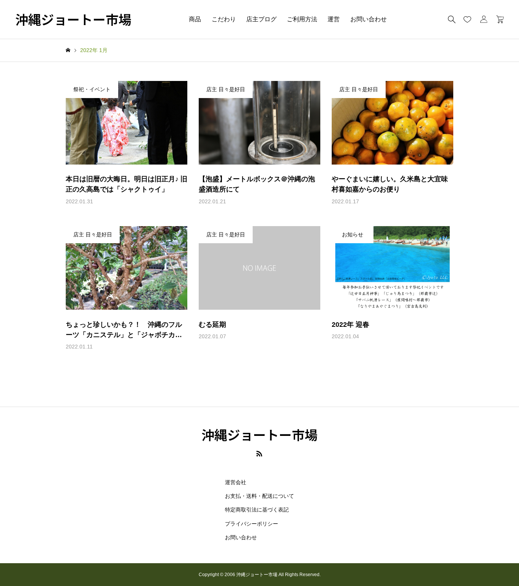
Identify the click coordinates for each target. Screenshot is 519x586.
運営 (334, 19)
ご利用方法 (302, 19)
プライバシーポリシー (251, 524)
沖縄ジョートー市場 (73, 19)
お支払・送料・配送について (259, 496)
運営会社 (235, 482)
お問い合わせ (368, 19)
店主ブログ (261, 19)
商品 (195, 19)
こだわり (224, 19)
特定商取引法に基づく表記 (257, 510)
